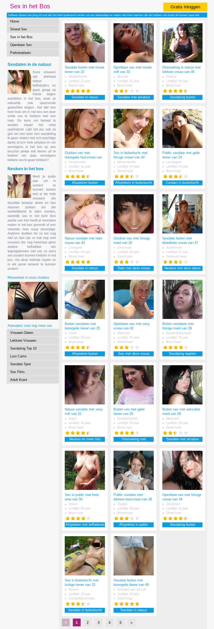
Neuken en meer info (84, 439)
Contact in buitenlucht (182, 183)
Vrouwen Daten (21, 333)
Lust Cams (18, 356)
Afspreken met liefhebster (85, 525)
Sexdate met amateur (133, 97)
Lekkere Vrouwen (23, 340)
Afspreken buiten (85, 183)
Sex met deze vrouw (133, 354)
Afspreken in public (133, 525)
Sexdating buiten (182, 97)
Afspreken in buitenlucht (133, 183)
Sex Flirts (17, 372)
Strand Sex (18, 29)
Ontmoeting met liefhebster (134, 439)
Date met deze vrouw (134, 268)
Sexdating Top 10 (23, 348)
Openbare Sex (21, 45)
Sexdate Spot (20, 364)
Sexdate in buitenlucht (85, 610)
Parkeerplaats (20, 53)
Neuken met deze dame (182, 268)
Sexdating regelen (182, 354)
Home (14, 21)
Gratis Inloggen (185, 6)
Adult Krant (18, 380)
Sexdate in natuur (85, 97)
